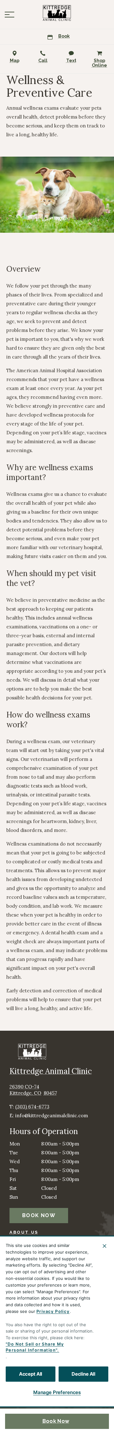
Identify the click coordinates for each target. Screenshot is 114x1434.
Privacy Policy (53, 1311)
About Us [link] (24, 1232)
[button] (9, 14)
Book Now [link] (55, 1421)
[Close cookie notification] (104, 1246)
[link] (57, 13)
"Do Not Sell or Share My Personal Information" (35, 1347)
